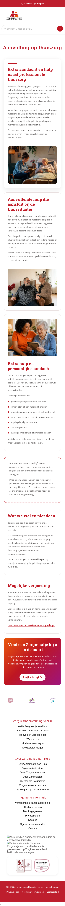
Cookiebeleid (53, 891)
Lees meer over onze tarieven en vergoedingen (31, 625)
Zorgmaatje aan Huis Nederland (24, 846)
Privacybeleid (12, 891)
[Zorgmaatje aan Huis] (14, 15)
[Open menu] (60, 15)
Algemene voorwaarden (33, 891)
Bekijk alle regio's (32, 677)
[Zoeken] (60, 29)
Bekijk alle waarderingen (20, 852)
